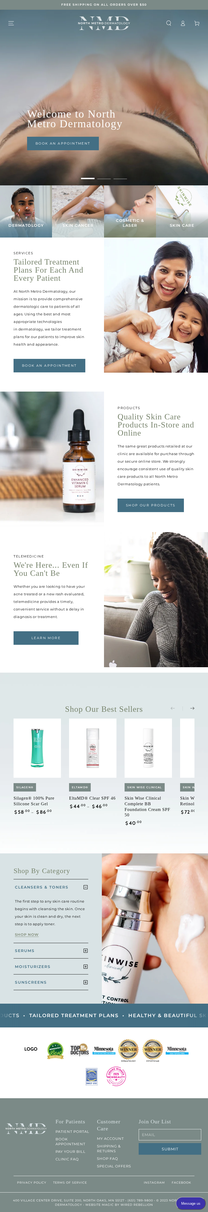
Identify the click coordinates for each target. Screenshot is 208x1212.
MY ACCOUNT (110, 1138)
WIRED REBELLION (137, 1205)
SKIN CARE (182, 225)
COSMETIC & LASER (130, 223)
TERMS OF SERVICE (70, 1182)
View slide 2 (104, 174)
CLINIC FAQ (67, 1159)
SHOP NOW (27, 934)
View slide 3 (120, 174)
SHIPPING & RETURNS (109, 1148)
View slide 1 (88, 174)
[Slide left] (177, 708)
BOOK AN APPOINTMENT (62, 143)
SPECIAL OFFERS (114, 1166)
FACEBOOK (181, 1182)
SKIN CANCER (78, 225)
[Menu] (11, 23)
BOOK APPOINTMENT (70, 1141)
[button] (169, 23)
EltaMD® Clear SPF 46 (92, 798)
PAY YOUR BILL (71, 1151)
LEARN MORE (46, 638)
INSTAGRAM (154, 1182)
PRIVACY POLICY (31, 1182)
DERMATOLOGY (26, 225)
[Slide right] (188, 708)
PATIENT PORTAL (72, 1131)
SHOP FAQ (107, 1158)
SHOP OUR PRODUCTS (151, 505)
